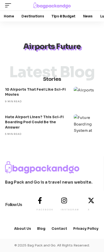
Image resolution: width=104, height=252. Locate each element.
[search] (95, 5)
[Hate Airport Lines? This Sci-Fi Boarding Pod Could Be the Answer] (86, 124)
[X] (91, 200)
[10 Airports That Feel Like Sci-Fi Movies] (86, 97)
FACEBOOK (45, 210)
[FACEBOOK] (40, 200)
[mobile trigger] (9, 5)
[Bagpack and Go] (52, 5)
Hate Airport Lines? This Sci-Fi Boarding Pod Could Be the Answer (34, 122)
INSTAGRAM (70, 210)
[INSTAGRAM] (64, 200)
